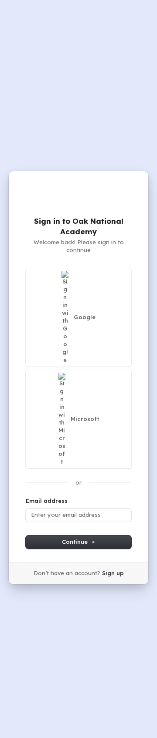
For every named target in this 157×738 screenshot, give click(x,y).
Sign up (113, 573)
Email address (47, 500)
